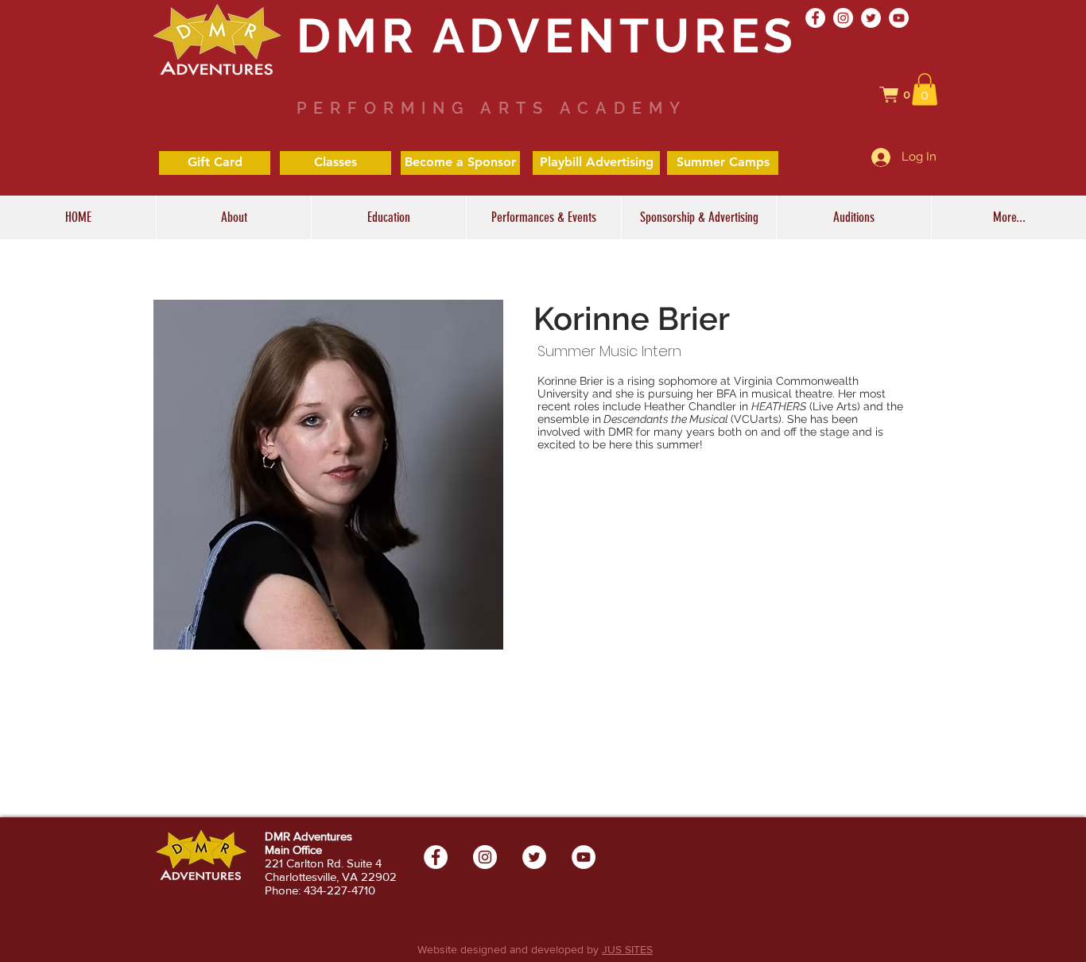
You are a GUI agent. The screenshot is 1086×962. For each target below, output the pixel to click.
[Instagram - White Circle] (843, 18)
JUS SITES (627, 949)
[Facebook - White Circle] (815, 18)
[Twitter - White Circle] (871, 18)
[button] (903, 95)
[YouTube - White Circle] (899, 18)
